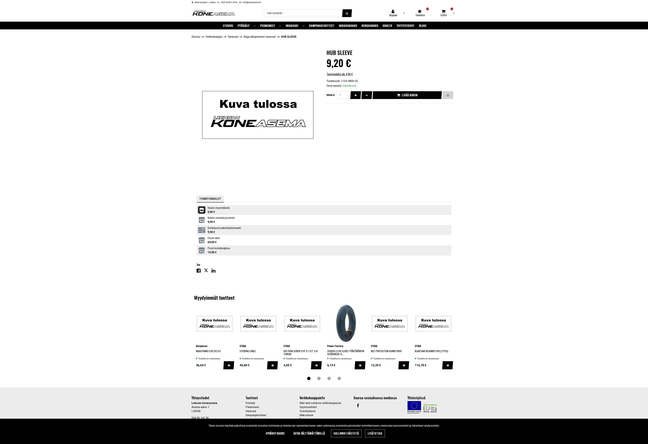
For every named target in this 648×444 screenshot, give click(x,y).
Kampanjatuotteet (256, 415)
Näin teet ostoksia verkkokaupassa (320, 403)
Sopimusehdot (308, 407)
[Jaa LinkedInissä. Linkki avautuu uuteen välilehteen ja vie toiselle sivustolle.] (214, 271)
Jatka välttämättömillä (309, 433)
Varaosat (251, 411)
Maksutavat (306, 415)
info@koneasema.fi (252, 2)
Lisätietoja (375, 433)
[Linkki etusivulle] (214, 13)
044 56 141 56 (200, 418)
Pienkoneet (252, 407)
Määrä (331, 95)
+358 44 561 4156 (228, 2)
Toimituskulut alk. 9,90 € (340, 74)
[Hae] (347, 13)
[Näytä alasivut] (254, 26)
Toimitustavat (307, 411)
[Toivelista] (448, 95)
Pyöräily (250, 403)
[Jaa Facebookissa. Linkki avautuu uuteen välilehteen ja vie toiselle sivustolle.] (200, 271)
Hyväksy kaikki (275, 433)
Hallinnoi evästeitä (346, 433)
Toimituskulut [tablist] (210, 198)
